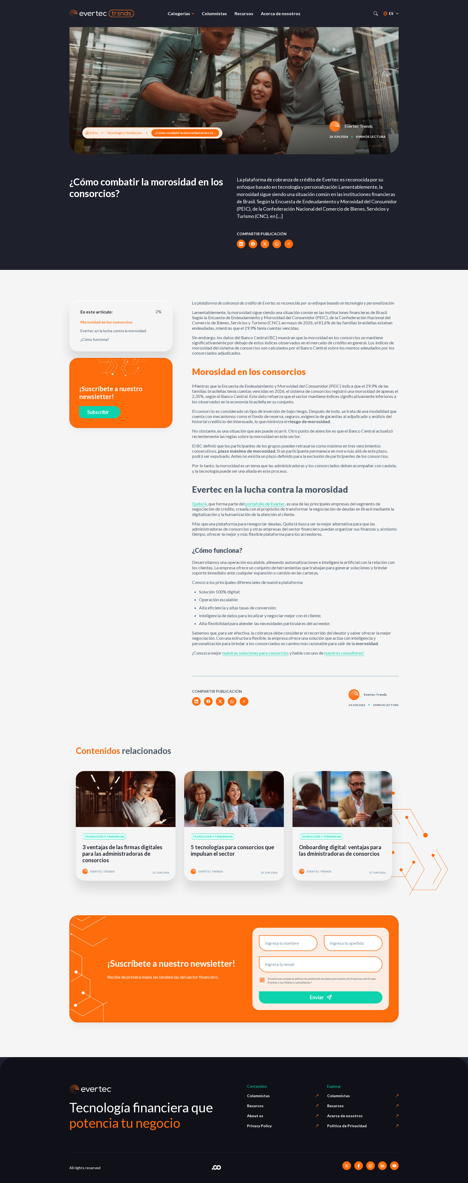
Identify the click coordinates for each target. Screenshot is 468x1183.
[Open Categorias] (192, 13)
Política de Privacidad (347, 1125)
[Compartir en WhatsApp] (276, 244)
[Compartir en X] (265, 244)
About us (255, 1115)
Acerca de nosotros (345, 1115)
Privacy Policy (259, 1125)
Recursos (255, 1105)
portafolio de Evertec (265, 503)
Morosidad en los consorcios (106, 322)
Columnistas (258, 1095)
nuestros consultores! (344, 652)
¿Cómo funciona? (94, 339)
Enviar (317, 997)
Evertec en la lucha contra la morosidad (113, 331)
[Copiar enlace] (288, 244)
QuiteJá (199, 503)
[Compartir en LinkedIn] (241, 244)
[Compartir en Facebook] (253, 244)
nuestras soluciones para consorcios (255, 652)
